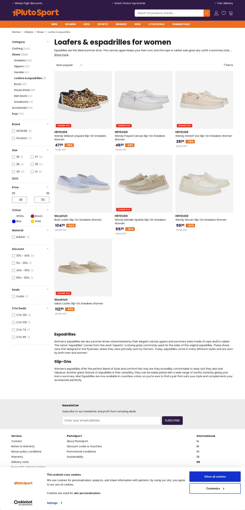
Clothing (21, 48)
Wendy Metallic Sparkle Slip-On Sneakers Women (140, 219)
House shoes (24, 90)
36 (17, 157)
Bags (18, 113)
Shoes (40, 32)
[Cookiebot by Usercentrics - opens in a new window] (23, 503)
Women (70, 24)
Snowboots (23, 102)
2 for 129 (21, 315)
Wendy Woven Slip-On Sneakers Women (201, 218)
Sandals (21, 72)
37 (36, 157)
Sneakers (23, 60)
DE (198, 457)
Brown (39, 216)
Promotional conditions (81, 451)
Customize (213, 488)
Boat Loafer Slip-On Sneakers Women (78, 218)
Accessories (22, 108)
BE (198, 446)
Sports (103, 24)
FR (198, 451)
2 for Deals (156, 24)
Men (54, 24)
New (138, 24)
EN (198, 462)
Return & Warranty (23, 446)
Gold (38, 221)
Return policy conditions (26, 451)
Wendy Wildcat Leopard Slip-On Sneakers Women (80, 135)
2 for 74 (21, 329)
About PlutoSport (77, 441)
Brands (121, 24)
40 (18, 171)
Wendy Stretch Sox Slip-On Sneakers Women (203, 134)
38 (17, 164)
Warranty (17, 457)
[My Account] (216, 13)
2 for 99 (21, 337)
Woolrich (21, 138)
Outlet (20, 296)
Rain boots (23, 96)
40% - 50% (23, 270)
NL (198, 441)
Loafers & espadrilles (59, 32)
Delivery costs (20, 462)
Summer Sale (181, 24)
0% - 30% (22, 263)
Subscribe (172, 420)
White (20, 216)
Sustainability (75, 457)
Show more (61, 55)
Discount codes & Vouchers (84, 446)
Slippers (22, 66)
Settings (52, 502)
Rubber (20, 237)
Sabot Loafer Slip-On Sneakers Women (78, 301)
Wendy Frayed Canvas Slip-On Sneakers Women (140, 135)
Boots (20, 84)
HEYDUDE (21, 131)
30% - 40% (23, 255)
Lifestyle (29, 32)
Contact (16, 441)
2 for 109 (21, 322)
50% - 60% (22, 277)
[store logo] (35, 13)
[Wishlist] (224, 13)
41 (36, 171)
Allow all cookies (215, 476)
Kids (87, 24)
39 (36, 164)
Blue (19, 221)
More (15, 178)
